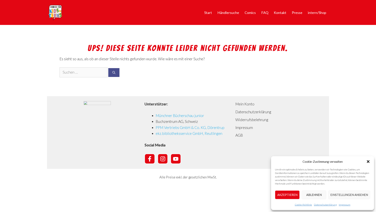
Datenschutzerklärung (325, 204)
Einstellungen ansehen (349, 194)
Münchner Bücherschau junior (180, 115)
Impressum (344, 204)
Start (208, 12)
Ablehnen (314, 194)
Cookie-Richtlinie (303, 204)
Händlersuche (228, 12)
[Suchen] (113, 72)
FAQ (264, 12)
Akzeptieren (287, 194)
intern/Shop (317, 12)
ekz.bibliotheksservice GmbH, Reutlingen (189, 133)
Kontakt (280, 12)
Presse (297, 12)
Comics (250, 12)
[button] (368, 162)
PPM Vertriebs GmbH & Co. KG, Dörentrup (190, 127)
